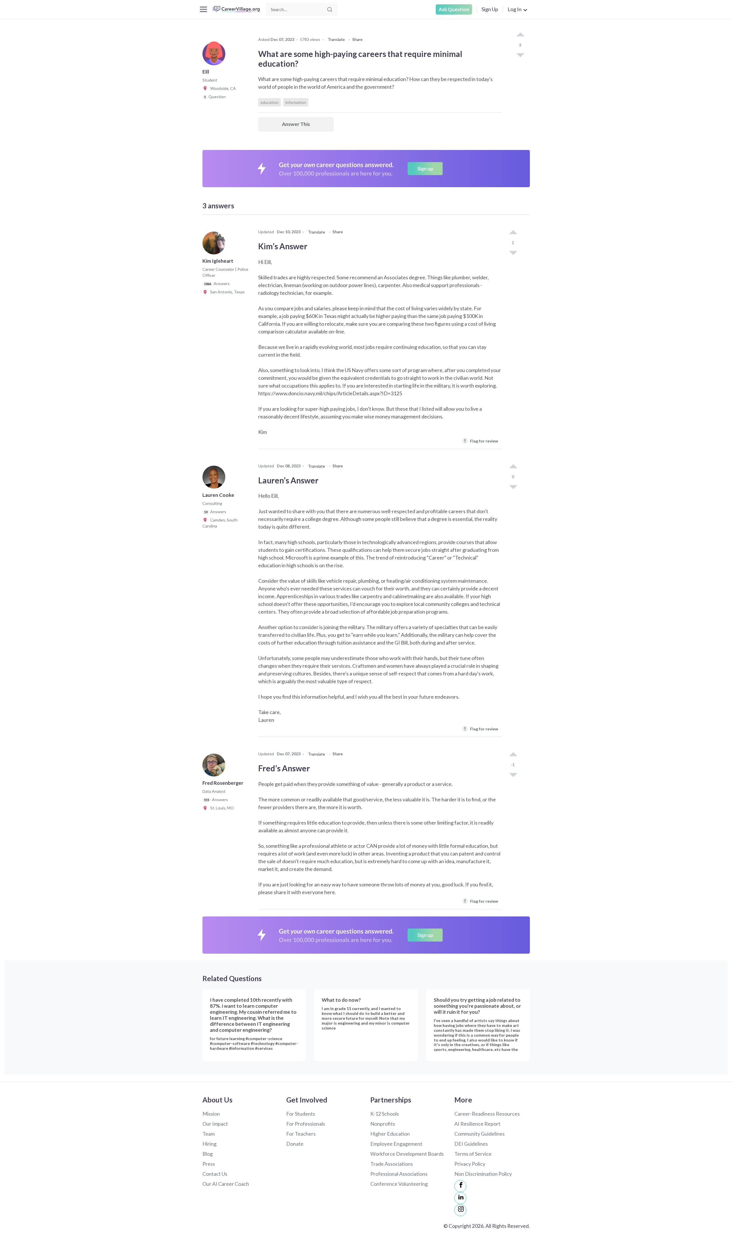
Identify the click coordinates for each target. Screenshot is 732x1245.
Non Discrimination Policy (483, 1174)
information (295, 102)
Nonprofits (382, 1123)
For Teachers (301, 1134)
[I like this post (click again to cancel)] (520, 35)
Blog (207, 1154)
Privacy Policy (469, 1164)
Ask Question (454, 9)
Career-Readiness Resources (487, 1113)
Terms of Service (473, 1154)
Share (357, 39)
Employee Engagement (396, 1144)
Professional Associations (398, 1174)
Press (208, 1164)
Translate (336, 39)
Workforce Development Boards (407, 1154)
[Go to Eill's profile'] (215, 55)
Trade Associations (391, 1164)
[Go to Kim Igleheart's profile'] (215, 245)
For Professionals (305, 1123)
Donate (294, 1144)
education (269, 102)
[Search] (330, 9)
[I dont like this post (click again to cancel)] (520, 55)
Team (208, 1134)
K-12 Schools (384, 1113)
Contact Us (214, 1174)
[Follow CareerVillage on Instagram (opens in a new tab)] (460, 1210)
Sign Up (490, 9)
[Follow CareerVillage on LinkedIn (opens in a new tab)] (460, 1198)
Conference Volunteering (399, 1184)
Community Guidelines (479, 1134)
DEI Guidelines (471, 1144)
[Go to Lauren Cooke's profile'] (215, 479)
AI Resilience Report (477, 1123)
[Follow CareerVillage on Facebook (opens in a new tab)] (460, 1186)
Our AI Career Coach (225, 1184)
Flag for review (481, 441)
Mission (211, 1113)
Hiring (209, 1144)
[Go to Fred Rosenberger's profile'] (215, 767)
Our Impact (215, 1123)
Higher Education (390, 1134)
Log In (515, 9)
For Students (300, 1113)
